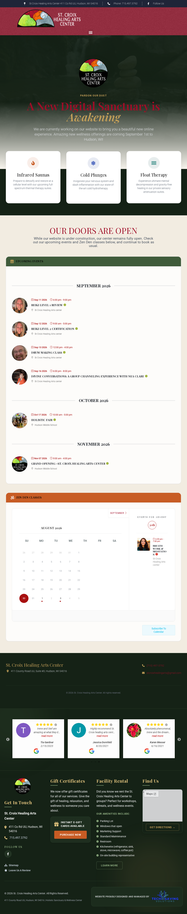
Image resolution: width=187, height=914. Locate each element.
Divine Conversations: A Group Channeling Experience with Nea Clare (87, 376)
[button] (90, 32)
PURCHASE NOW (70, 834)
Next (179, 739)
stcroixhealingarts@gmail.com (164, 672)
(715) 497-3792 (155, 665)
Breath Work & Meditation (160, 550)
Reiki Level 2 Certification (52, 329)
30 (24, 598)
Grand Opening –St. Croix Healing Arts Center (68, 463)
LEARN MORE (109, 865)
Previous (8, 739)
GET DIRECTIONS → (162, 827)
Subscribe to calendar (159, 630)
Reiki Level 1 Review (47, 305)
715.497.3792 (18, 837)
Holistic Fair (41, 420)
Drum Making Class (46, 352)
